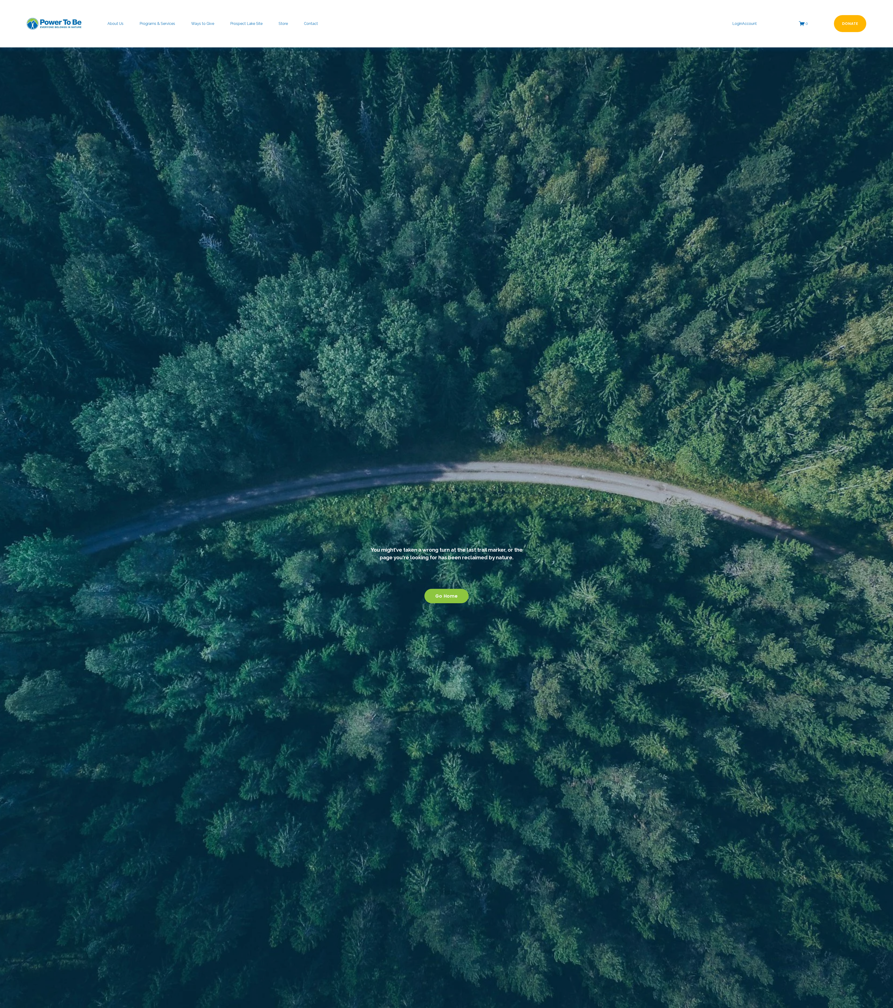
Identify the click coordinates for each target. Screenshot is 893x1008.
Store (283, 23)
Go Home (446, 596)
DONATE (850, 23)
